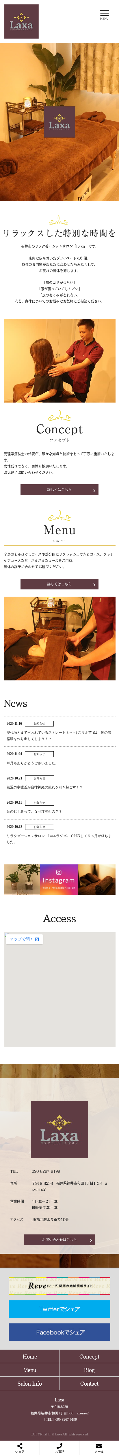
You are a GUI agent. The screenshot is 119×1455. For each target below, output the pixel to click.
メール (99, 1451)
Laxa (59, 1399)
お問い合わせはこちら (59, 1240)
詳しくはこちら (59, 489)
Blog (89, 1369)
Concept (89, 1356)
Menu (29, 1369)
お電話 (59, 1451)
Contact (89, 1383)
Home (30, 1356)
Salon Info (30, 1383)
